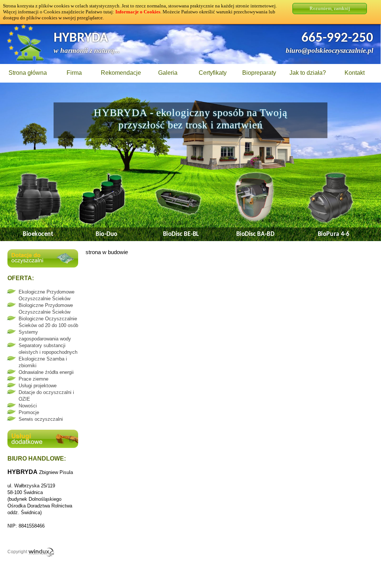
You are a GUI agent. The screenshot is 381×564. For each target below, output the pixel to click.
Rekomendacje (121, 73)
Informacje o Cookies (137, 12)
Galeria (167, 73)
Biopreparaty (259, 73)
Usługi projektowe (38, 385)
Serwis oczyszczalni (41, 419)
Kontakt (355, 73)
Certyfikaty (213, 73)
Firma (74, 73)
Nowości (28, 405)
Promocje (29, 412)
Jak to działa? (307, 73)
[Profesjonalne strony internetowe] (41, 551)
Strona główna (28, 73)
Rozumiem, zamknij (330, 8)
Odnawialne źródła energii (46, 372)
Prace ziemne (33, 379)
